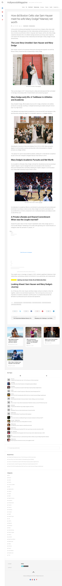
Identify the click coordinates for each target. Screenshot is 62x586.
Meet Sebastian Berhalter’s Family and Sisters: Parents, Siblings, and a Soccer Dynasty (27, 399)
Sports (9, 548)
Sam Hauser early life (18, 302)
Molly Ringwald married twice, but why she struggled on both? (22, 440)
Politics (9, 534)
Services (12, 378)
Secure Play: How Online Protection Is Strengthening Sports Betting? (24, 383)
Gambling (13, 382)
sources (39, 86)
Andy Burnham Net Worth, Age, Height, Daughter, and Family (22, 406)
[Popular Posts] (46, 375)
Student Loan (10, 552)
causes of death (11, 484)
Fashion (10, 505)
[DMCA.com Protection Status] (24, 566)
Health (51, 7)
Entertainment (11, 502)
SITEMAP (9, 563)
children (9, 491)
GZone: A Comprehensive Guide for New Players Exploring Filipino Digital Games (26, 387)
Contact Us (56, 7)
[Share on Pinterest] (39, 311)
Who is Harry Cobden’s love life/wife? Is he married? (14, 363)
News (9, 527)
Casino (12, 393)
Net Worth (30, 7)
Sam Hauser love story (36, 302)
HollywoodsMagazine (17, 2)
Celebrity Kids (10, 489)
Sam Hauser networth (46, 302)
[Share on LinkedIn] (50, 311)
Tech (9, 555)
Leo (21, 26)
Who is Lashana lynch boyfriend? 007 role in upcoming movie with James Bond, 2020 (27, 429)
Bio (26, 7)
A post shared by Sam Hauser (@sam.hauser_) (26, 271)
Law (9, 518)
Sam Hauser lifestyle (27, 302)
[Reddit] (2, 12)
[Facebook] (2, 8)
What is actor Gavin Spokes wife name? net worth (51, 340)
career (12, 390)
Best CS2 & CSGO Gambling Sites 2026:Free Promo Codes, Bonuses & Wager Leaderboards (28, 395)
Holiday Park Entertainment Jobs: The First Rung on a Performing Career (24, 380)
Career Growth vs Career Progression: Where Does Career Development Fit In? (25, 391)
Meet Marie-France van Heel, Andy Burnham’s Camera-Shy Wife (23, 410)
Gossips (42, 7)
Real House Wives (11, 539)
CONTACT (10, 567)
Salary (9, 543)
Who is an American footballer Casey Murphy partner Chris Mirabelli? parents (32, 341)
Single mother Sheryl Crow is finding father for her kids (21, 421)
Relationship (36, 7)
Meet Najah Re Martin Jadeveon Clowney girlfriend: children (13, 341)
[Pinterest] (2, 20)
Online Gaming (11, 530)
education (10, 500)
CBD (9, 486)
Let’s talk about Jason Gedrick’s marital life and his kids (21, 425)
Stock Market (10, 550)
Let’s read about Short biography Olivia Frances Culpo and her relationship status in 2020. (28, 432)
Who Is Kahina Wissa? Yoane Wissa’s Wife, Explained (21, 414)
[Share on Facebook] (27, 311)
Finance (46, 7)
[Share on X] (16, 311)
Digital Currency (11, 498)
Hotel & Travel (11, 516)
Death (9, 495)
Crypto (9, 493)
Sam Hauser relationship (16, 304)
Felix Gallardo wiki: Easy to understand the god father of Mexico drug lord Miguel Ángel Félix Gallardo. (30, 436)
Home (23, 7)
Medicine (10, 523)
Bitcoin (9, 477)
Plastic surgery (11, 532)
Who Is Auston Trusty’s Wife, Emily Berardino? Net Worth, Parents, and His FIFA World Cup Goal (29, 402)
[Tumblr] (2, 16)
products (10, 536)
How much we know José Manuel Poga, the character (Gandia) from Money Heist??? (27, 417)
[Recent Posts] (20, 375)
